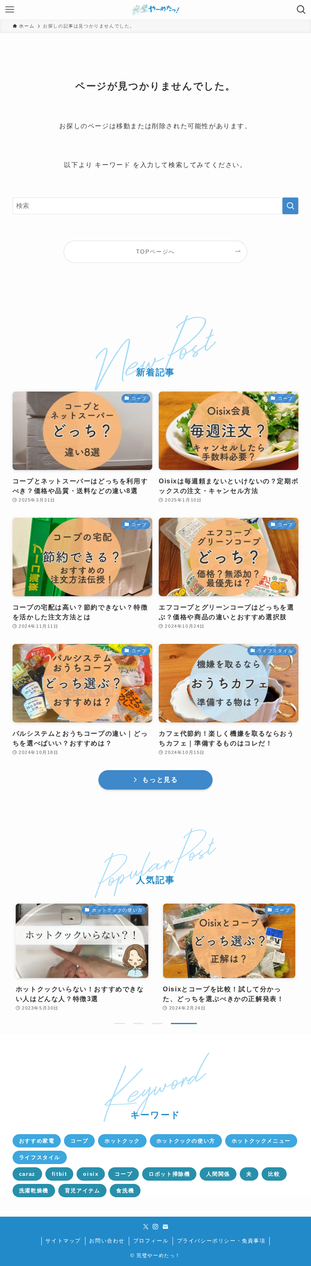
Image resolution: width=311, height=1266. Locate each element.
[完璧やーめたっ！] (156, 9)
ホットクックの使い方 (185, 1141)
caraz (27, 1174)
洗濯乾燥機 (34, 1191)
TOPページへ (155, 251)
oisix (90, 1174)
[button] (119, 1023)
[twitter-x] (145, 1226)
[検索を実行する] (290, 205)
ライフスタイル (39, 1157)
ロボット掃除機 (169, 1174)
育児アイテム (82, 1191)
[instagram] (155, 1226)
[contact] (165, 1226)
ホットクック (122, 1141)
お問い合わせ (107, 1241)
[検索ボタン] (301, 9)
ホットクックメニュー (261, 1141)
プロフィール (151, 1241)
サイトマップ (63, 1241)
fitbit (59, 1174)
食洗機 (125, 1191)
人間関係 (218, 1174)
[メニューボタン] (9, 9)
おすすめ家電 (37, 1141)
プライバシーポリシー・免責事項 (221, 1241)
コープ (79, 1141)
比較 (274, 1174)
